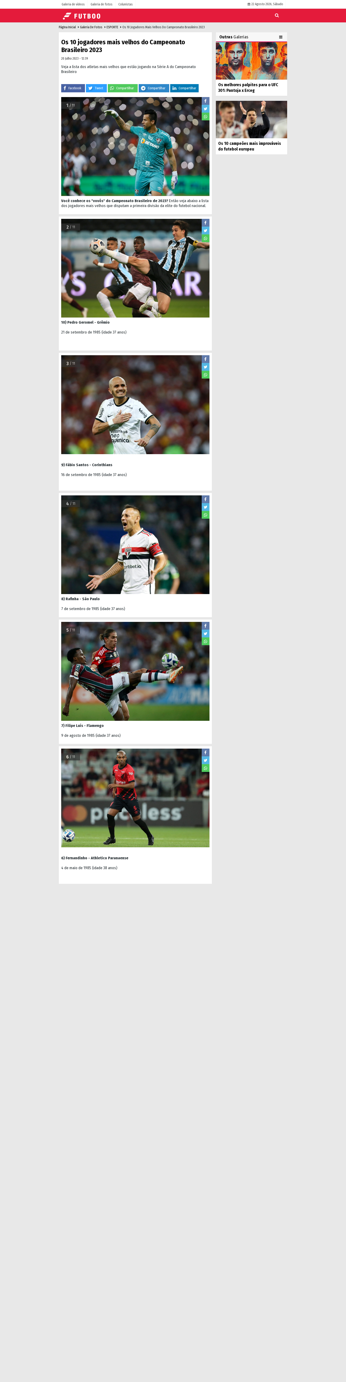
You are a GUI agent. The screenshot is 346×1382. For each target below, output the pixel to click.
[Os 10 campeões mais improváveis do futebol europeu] (251, 120)
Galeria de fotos (91, 27)
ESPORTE (112, 27)
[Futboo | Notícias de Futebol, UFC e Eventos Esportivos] (82, 15)
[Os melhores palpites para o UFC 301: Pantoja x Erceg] (251, 61)
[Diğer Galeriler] (281, 37)
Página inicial (67, 27)
